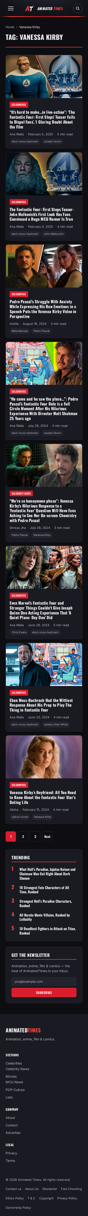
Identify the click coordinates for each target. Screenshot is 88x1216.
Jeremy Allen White (56, 724)
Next (47, 836)
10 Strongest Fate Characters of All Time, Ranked (44, 889)
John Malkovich (54, 233)
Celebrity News (21, 493)
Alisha (14, 809)
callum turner (20, 816)
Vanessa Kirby (42, 535)
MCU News (14, 1082)
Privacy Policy (67, 1198)
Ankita (14, 324)
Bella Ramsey (20, 331)
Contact (12, 1125)
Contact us (13, 1189)
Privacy (11, 1153)
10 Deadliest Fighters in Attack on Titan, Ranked (47, 930)
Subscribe (44, 992)
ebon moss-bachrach (25, 141)
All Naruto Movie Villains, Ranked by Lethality (44, 917)
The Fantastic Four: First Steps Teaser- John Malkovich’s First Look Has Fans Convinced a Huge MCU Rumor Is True (42, 214)
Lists (9, 1097)
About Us (32, 1189)
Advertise (13, 1133)
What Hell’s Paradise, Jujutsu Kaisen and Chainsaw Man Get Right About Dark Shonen (47, 873)
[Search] (77, 8)
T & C (31, 1198)
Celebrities (19, 104)
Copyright (46, 1198)
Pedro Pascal (42, 331)
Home (10, 27)
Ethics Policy (15, 1198)
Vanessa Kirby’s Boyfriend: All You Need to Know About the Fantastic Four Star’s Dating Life (43, 797)
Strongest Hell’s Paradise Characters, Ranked (45, 903)
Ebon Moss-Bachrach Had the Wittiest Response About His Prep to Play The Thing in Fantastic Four (41, 705)
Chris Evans (19, 632)
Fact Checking (71, 1189)
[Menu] (11, 8)
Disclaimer (49, 1189)
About (10, 1118)
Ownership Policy (18, 1207)
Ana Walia (17, 134)
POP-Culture (15, 1090)
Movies (11, 1077)
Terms (10, 1161)
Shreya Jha (18, 528)
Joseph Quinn (52, 141)
